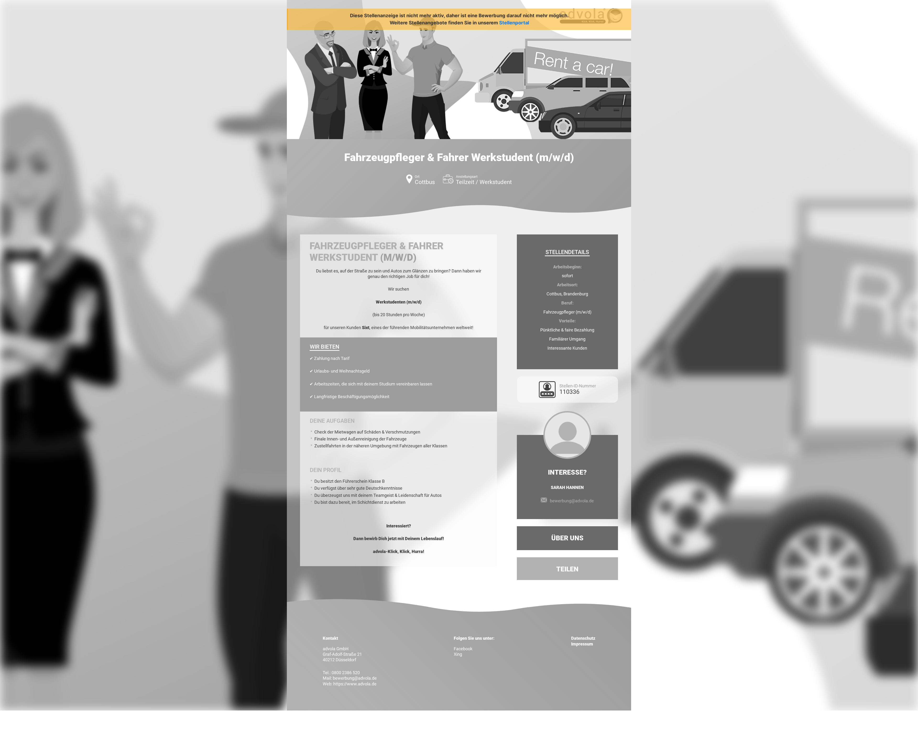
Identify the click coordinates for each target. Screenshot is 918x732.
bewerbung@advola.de (572, 500)
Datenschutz (583, 638)
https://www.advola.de (355, 683)
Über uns (567, 538)
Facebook (463, 648)
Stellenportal (514, 23)
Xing (458, 654)
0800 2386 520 (346, 672)
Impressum (582, 643)
